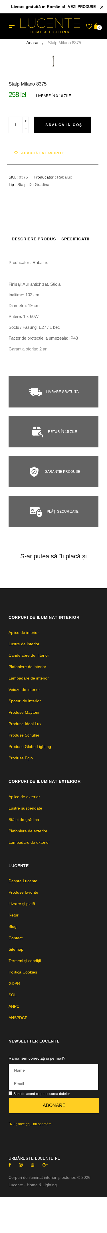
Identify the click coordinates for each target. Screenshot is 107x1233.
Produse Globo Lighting (30, 746)
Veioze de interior (24, 689)
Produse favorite (23, 892)
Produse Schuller (24, 735)
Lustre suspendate (25, 808)
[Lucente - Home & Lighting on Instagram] (21, 1165)
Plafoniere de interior (27, 666)
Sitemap (16, 949)
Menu (13, 26)
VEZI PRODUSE (82, 7)
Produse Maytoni (24, 712)
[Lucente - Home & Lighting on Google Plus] (45, 1165)
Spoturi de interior (25, 701)
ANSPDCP (18, 1017)
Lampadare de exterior (29, 842)
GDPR (14, 983)
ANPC (14, 1006)
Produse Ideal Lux (25, 723)
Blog (13, 926)
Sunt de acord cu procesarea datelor (41, 1094)
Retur (14, 915)
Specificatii (75, 239)
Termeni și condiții (25, 960)
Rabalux (64, 177)
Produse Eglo (21, 758)
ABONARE (54, 1105)
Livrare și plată (22, 903)
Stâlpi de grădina (24, 819)
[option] (53, 61)
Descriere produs (34, 239)
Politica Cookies (23, 972)
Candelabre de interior (29, 655)
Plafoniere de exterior (28, 831)
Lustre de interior (24, 644)
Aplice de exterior (24, 796)
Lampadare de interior (29, 678)
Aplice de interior (24, 632)
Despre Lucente (23, 881)
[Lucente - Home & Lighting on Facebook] (10, 1165)
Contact (16, 938)
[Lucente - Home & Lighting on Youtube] (32, 1165)
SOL (13, 995)
